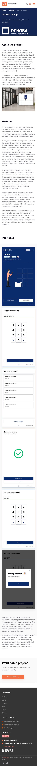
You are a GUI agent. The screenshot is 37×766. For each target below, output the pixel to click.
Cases (11, 10)
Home (4, 10)
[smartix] (13, 4)
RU (27, 4)
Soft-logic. (6, 757)
